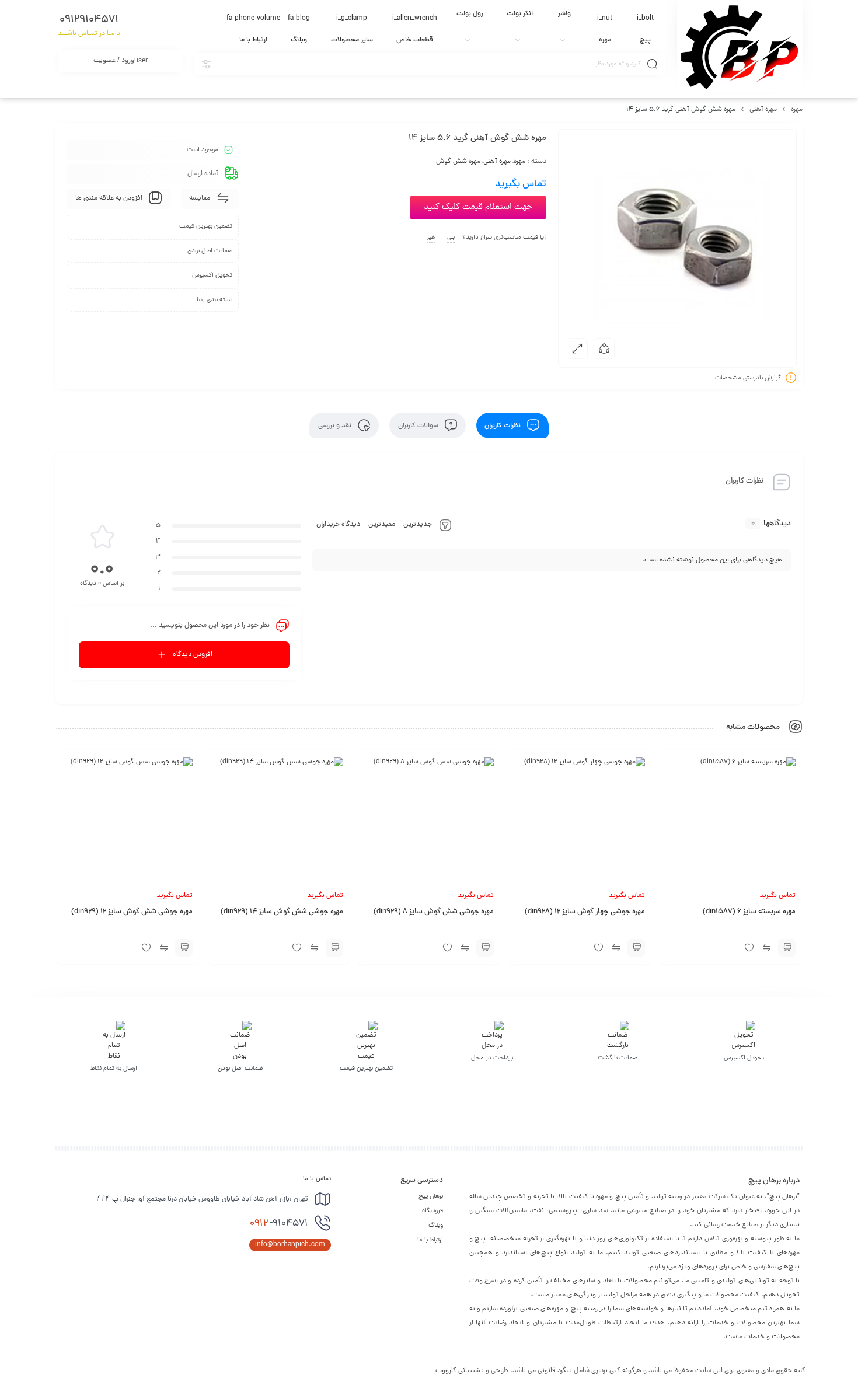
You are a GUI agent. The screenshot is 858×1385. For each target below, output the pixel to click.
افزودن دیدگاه (192, 655)
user (120, 61)
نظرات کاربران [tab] (503, 425)
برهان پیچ (430, 1196)
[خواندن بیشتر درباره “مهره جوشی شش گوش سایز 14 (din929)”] (334, 948)
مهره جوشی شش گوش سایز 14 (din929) (282, 912)
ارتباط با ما (430, 1240)
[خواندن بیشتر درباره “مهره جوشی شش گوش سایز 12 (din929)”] (184, 948)
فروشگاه (432, 1211)
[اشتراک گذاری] (604, 348)
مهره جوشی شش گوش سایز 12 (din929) (132, 912)
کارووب (445, 1371)
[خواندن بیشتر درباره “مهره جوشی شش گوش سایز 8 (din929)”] (485, 948)
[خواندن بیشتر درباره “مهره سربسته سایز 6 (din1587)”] (787, 948)
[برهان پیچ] (739, 46)
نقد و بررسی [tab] (335, 425)
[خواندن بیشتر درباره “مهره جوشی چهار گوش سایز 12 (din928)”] (636, 948)
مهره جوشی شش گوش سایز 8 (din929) (434, 912)
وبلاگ (435, 1225)
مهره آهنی (763, 109)
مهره (797, 109)
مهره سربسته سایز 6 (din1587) (749, 912)
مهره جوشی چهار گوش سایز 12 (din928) (585, 912)
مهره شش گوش (458, 161)
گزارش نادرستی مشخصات (748, 378)
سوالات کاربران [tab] (419, 425)
